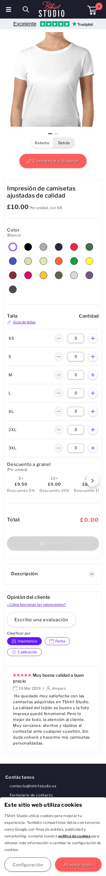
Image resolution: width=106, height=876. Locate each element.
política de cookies (74, 836)
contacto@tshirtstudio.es (33, 786)
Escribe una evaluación (41, 619)
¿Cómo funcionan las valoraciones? (36, 605)
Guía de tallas (24, 322)
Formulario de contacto (31, 795)
